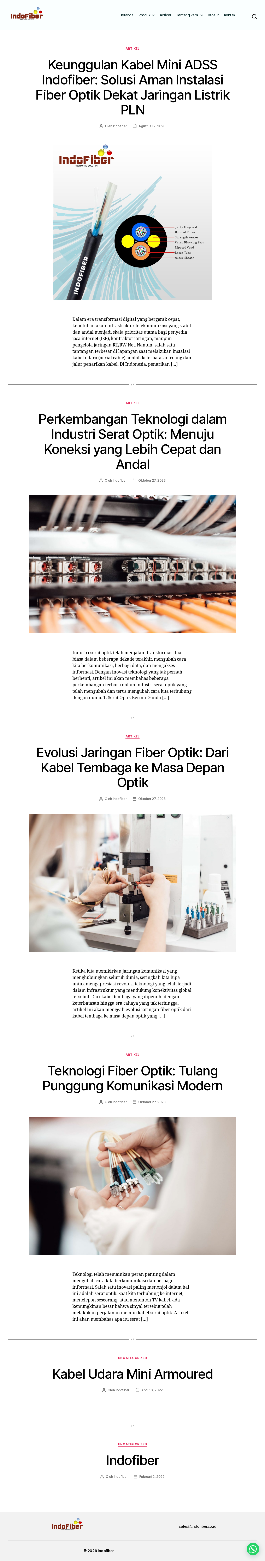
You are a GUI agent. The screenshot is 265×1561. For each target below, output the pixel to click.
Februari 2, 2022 (152, 1476)
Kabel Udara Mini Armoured (132, 1374)
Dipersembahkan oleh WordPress (146, 1551)
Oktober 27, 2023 (152, 480)
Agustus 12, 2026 (152, 126)
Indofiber (120, 126)
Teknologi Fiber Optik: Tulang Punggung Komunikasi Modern (132, 1078)
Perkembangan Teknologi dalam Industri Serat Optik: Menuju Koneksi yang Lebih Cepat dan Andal (132, 441)
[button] (253, 1549)
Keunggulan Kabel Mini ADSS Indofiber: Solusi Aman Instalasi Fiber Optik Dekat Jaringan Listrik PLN (132, 87)
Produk (144, 15)
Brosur (213, 15)
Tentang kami (187, 15)
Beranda (127, 15)
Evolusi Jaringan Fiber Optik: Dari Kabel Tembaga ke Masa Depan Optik (132, 767)
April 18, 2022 (152, 1390)
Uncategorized (132, 1358)
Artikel (165, 15)
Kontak (229, 15)
